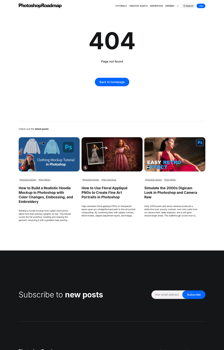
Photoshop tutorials (28, 180)
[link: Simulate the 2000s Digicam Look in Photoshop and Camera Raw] (174, 170)
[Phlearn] (148, 167)
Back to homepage (112, 82)
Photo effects (44, 180)
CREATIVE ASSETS (138, 6)
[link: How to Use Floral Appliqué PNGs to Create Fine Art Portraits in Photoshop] (112, 170)
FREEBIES (169, 6)
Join (201, 6)
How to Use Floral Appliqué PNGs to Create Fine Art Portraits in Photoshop (105, 192)
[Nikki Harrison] (85, 167)
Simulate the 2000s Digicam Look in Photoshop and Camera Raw (170, 192)
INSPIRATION (156, 6)
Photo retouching (109, 180)
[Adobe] (22, 167)
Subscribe (194, 294)
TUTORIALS (121, 6)
